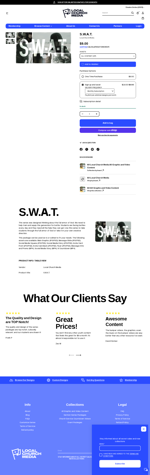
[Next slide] (78, 355)
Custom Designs (60, 380)
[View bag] (142, 18)
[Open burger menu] (7, 13)
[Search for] (132, 12)
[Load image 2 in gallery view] (10, 41)
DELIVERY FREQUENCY (93, 88)
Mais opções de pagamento (108, 135)
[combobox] (116, 12)
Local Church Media (87, 38)
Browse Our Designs (24, 380)
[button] (118, 13)
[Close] (143, 429)
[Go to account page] (142, 13)
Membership (131, 380)
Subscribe (120, 463)
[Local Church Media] (75, 13)
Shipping (83, 47)
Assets (83, 52)
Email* (102, 444)
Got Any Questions (96, 380)
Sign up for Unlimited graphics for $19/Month (77, 2)
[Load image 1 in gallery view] (10, 35)
